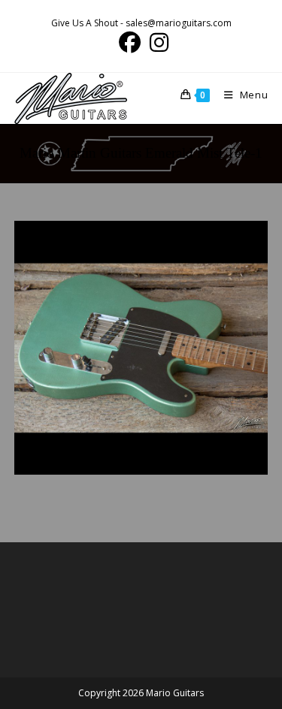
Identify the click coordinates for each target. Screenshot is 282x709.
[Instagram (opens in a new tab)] (156, 42)
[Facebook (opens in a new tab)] (129, 42)
